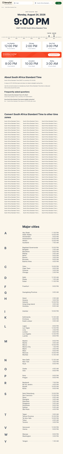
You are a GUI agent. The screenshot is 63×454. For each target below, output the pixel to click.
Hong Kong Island (28, 304)
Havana (25, 300)
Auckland (25, 242)
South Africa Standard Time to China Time (34, 186)
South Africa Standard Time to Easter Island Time (36, 130)
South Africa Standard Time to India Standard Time (17, 174)
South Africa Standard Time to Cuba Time (34, 139)
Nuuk (24, 364)
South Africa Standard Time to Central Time (15, 134)
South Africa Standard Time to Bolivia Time (15, 139)
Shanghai (25, 399)
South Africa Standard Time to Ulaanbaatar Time (36, 183)
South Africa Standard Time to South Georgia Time (36, 148)
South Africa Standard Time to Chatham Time (35, 210)
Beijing (24, 253)
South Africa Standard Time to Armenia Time (16, 163)
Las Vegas (26, 328)
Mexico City (26, 347)
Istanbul (25, 311)
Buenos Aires (27, 261)
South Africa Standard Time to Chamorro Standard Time (38, 197)
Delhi (24, 277)
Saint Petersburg (28, 393)
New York (25, 362)
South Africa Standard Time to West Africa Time (16, 154)
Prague (24, 377)
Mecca (24, 345)
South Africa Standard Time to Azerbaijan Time (16, 166)
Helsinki (25, 302)
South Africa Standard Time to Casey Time (34, 190)
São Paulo (25, 409)
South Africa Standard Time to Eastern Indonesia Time (18, 195)
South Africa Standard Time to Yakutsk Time (16, 192)
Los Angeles (26, 334)
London (25, 332)
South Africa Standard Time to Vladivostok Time (17, 199)
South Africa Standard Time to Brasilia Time (15, 143)
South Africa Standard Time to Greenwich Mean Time (37, 152)
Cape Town (26, 268)
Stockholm (26, 405)
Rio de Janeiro (27, 384)
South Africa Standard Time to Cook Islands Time (17, 123)
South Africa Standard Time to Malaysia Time (35, 188)
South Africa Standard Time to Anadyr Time (15, 210)
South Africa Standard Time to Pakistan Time (16, 170)
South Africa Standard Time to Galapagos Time (16, 130)
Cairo (24, 266)
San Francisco (27, 395)
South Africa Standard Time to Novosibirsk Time (17, 179)
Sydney (25, 407)
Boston (24, 257)
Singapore (26, 403)
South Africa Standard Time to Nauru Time (34, 206)
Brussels (25, 259)
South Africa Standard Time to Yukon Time (15, 128)
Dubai (24, 281)
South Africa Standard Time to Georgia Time (34, 163)
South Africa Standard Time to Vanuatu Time (16, 204)
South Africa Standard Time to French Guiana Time (17, 145)
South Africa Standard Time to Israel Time (34, 159)
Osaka (24, 369)
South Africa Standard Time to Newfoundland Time (17, 148)
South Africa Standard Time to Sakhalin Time (35, 204)
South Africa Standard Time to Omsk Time (15, 177)
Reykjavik (25, 382)
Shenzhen (25, 401)
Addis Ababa (26, 235)
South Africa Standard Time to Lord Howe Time (35, 199)
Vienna (24, 429)
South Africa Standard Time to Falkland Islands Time (37, 141)
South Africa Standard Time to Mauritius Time (35, 161)
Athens (24, 240)
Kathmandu (26, 317)
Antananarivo (27, 238)
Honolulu (25, 306)
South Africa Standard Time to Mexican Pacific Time (36, 128)
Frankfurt (25, 286)
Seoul (24, 397)
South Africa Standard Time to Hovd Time (15, 181)
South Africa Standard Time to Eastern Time (34, 137)
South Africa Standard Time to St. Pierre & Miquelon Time (19, 150)
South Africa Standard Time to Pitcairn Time (34, 125)
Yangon (25, 441)
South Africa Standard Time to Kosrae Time (34, 201)
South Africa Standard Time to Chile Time (15, 137)
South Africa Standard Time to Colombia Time (35, 134)
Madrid (24, 341)
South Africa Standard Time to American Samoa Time (18, 121)
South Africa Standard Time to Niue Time (34, 121)
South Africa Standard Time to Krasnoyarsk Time (36, 179)
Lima (24, 330)
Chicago (25, 272)
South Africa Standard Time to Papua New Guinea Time (18, 197)
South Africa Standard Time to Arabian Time (16, 159)
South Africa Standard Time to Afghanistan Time (36, 166)
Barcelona (25, 251)
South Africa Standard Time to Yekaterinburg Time (17, 168)
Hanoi (24, 298)
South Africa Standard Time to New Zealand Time (36, 208)
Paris (24, 375)
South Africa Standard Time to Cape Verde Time (35, 150)
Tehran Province (28, 416)
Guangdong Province (29, 292)
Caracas (25, 270)
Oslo (24, 370)
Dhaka (24, 279)
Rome (24, 388)
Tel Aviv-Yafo (26, 418)
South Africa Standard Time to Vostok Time (34, 172)
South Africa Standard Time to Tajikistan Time (35, 170)
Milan (24, 351)
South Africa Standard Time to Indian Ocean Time (36, 174)
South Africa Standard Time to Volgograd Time (16, 157)
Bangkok (25, 249)
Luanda (25, 336)
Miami (24, 349)
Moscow (25, 353)
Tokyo (24, 420)
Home (2, 7)
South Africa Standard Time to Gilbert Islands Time (17, 206)
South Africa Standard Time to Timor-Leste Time (36, 195)
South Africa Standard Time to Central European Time (37, 154)
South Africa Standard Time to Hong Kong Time (16, 190)
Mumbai (25, 355)
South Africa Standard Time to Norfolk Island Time (17, 201)
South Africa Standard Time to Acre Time (15, 132)
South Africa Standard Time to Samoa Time (34, 212)
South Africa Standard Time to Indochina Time (35, 181)
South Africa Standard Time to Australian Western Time (18, 183)
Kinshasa (25, 319)
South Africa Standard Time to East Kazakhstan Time (18, 172)
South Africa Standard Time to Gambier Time (16, 125)
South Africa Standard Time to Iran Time (15, 161)
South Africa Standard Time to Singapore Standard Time (19, 186)
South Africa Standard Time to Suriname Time (35, 143)
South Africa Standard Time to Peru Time (34, 132)
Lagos (24, 326)
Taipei (24, 414)
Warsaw (25, 434)
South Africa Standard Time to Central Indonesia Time (18, 188)
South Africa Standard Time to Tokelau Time (16, 212)
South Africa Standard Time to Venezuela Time (16, 141)
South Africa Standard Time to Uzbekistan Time (35, 168)
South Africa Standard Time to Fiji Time (14, 208)
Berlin (24, 255)
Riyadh (24, 386)
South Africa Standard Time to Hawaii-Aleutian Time (36, 123)
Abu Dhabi (26, 233)
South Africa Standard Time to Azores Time (15, 152)
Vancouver (26, 427)
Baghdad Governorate (30, 247)
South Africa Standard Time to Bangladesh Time (35, 177)
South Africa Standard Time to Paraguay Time (35, 145)
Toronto (25, 422)
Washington (26, 436)
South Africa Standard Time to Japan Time (34, 192)
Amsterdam (26, 237)
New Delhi (26, 360)
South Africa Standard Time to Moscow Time (35, 157)
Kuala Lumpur (27, 321)
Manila (24, 343)
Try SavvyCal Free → (54, 54)
